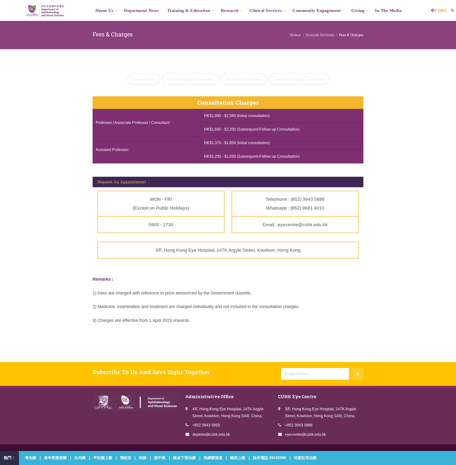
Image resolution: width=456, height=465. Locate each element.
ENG (442, 10)
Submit (357, 374)
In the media (388, 10)
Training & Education (188, 10)
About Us (104, 10)
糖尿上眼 (237, 458)
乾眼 (143, 458)
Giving (357, 10)
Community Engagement (316, 10)
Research (230, 10)
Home (295, 35)
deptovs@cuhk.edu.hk (211, 434)
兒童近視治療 (305, 458)
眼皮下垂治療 (184, 458)
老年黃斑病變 (55, 458)
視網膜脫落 (213, 458)
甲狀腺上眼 (102, 458)
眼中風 (160, 458)
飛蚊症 (125, 458)
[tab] (143, 79)
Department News (141, 10)
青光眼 (30, 458)
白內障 (80, 458)
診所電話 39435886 (269, 458)
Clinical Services (265, 10)
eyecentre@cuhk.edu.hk (305, 434)
